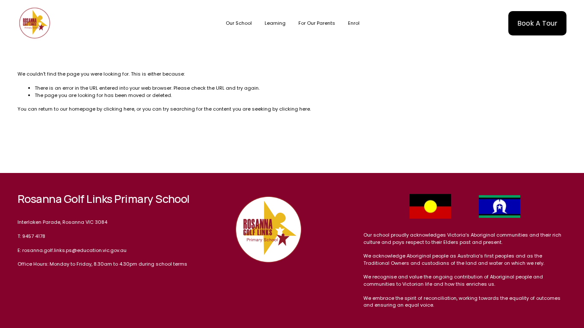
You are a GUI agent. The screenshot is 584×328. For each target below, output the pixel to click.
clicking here (118, 108)
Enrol (354, 23)
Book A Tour (537, 23)
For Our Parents (316, 23)
